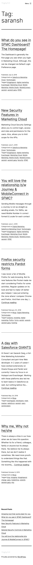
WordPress (21, 557)
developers (20, 401)
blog (8, 477)
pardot (21, 320)
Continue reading (8, 302)
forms (17, 320)
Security (20, 160)
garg (8, 480)
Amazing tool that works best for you (15, 514)
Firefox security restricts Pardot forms (13, 264)
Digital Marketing (18, 226)
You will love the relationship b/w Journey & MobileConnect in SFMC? (15, 189)
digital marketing (23, 82)
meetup (4, 403)
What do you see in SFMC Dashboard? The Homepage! (16, 44)
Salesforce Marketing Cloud (11, 229)
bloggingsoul (11, 82)
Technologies (10, 80)
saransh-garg (12, 90)
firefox (11, 320)
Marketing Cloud (16, 85)
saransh (4, 90)
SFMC (20, 90)
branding (17, 318)
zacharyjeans (5, 406)
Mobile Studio (14, 87)
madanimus (15, 480)
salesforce (11, 403)
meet (26, 401)
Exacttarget (5, 85)
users (23, 403)
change (3, 480)
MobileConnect (25, 87)
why (12, 482)
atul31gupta (11, 401)
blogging (14, 477)
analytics (10, 318)
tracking (14, 323)
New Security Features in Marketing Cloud (14, 114)
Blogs (14, 312)
